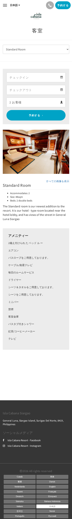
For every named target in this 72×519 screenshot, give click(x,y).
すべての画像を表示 (57, 181)
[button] (8, 152)
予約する (34, 115)
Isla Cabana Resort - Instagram (24, 445)
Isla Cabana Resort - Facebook (24, 440)
